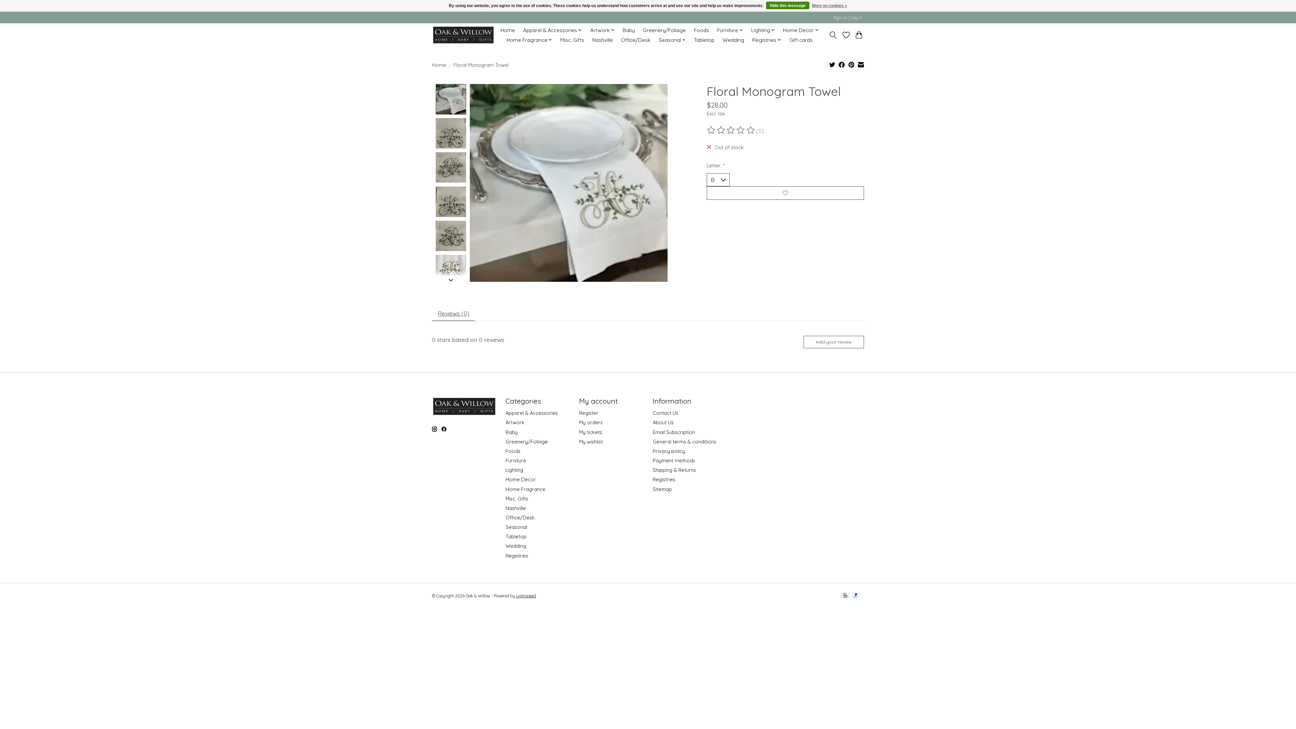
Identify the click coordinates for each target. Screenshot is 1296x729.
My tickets (590, 432)
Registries (517, 555)
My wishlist (591, 441)
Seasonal (516, 527)
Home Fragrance (525, 489)
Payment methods (674, 460)
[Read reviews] (731, 130)
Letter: (716, 165)
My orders (591, 422)
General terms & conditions (684, 441)
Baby (629, 30)
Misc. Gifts (572, 40)
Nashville (602, 40)
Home (508, 30)
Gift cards (801, 40)
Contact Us (665, 413)
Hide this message (788, 5)
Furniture (516, 460)
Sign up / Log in (847, 17)
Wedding (733, 40)
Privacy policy (669, 451)
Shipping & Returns (674, 470)
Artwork (515, 422)
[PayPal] (856, 596)
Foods (701, 30)
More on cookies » (829, 5)
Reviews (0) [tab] (453, 313)
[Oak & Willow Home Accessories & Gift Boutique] (463, 35)
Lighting (514, 470)
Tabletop (704, 40)
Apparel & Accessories (532, 413)
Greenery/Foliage (664, 30)
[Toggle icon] (833, 35)
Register (588, 413)
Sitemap (662, 489)
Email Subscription (674, 432)
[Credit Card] (845, 596)
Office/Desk (635, 40)
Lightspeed (526, 595)
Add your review (834, 342)
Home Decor (521, 479)
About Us (663, 422)
